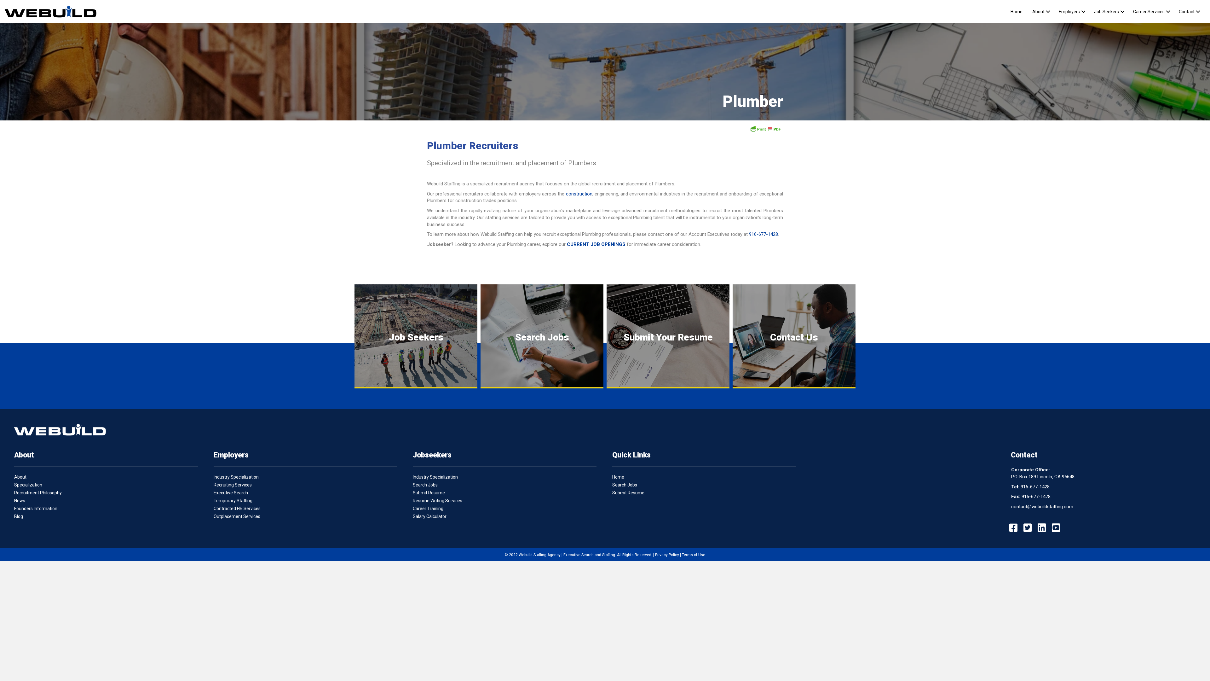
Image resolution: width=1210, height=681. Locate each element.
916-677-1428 (763, 234)
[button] (1047, 11)
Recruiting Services (233, 484)
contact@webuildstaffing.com (1042, 506)
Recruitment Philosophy (38, 492)
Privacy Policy (667, 555)
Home (1017, 11)
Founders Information (35, 508)
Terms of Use (693, 555)
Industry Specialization (236, 477)
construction (579, 194)
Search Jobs (425, 484)
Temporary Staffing (233, 500)
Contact (1187, 11)
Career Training (428, 508)
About (1038, 11)
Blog (18, 516)
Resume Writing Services (437, 500)
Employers (1069, 11)
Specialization (28, 484)
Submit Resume (429, 492)
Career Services (1149, 11)
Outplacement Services (237, 516)
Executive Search (231, 492)
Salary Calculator (430, 516)
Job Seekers (1106, 11)
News (19, 500)
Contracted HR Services (237, 508)
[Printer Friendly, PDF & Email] (765, 129)
